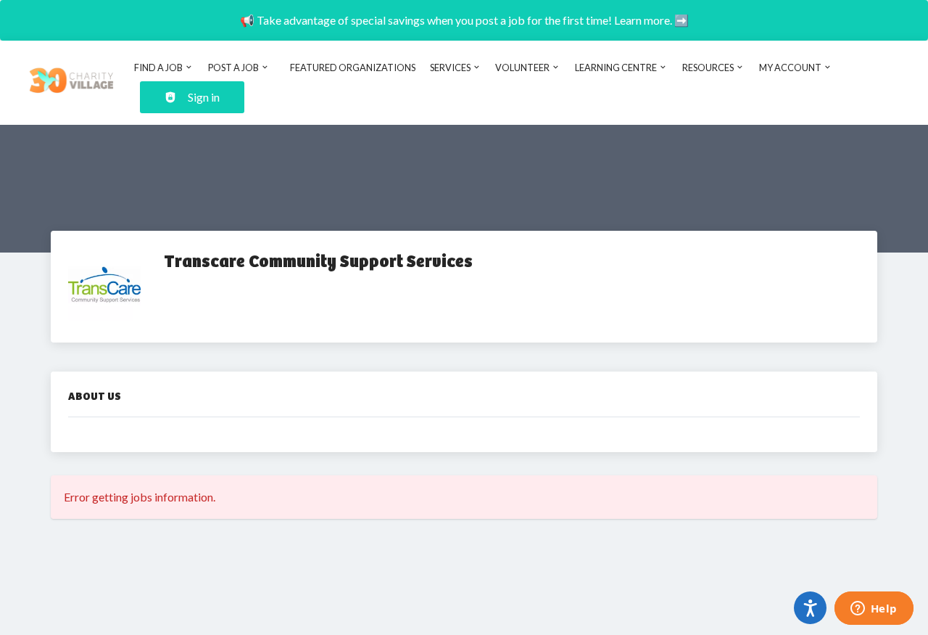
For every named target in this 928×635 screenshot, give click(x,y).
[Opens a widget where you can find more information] (874, 609)
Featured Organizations (352, 67)
